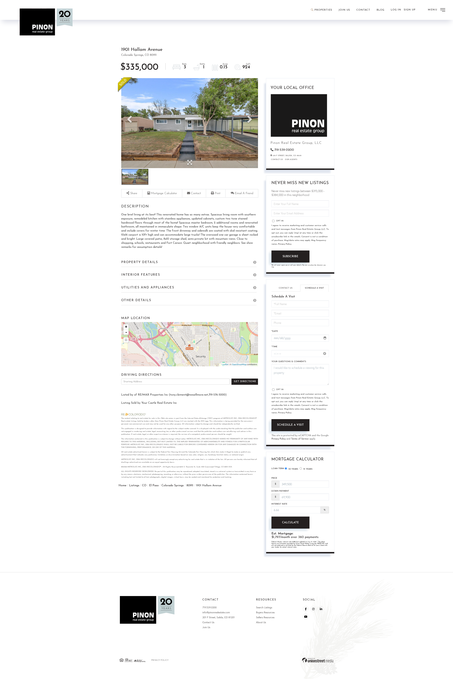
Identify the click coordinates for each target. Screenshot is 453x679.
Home (122, 485)
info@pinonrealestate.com (216, 612)
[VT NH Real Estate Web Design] (317, 660)
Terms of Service (300, 439)
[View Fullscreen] (126, 340)
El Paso (154, 485)
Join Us (206, 627)
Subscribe (290, 256)
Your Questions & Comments (288, 361)
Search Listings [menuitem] (264, 607)
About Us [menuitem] (261, 622)
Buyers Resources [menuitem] (265, 612)
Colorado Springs (173, 485)
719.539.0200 (209, 607)
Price (274, 478)
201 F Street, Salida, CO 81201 (218, 617)
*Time (274, 347)
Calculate (290, 522)
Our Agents (291, 159)
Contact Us (277, 159)
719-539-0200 (284, 150)
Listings (134, 485)
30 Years (293, 469)
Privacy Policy (284, 244)
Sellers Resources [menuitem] (265, 617)
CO (144, 485)
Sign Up (409, 10)
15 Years (307, 469)
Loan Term (277, 468)
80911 (190, 485)
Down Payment (280, 491)
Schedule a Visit (314, 288)
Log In (396, 10)
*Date (274, 331)
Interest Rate (279, 504)
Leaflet (225, 365)
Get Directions (245, 381)
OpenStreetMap (239, 365)
